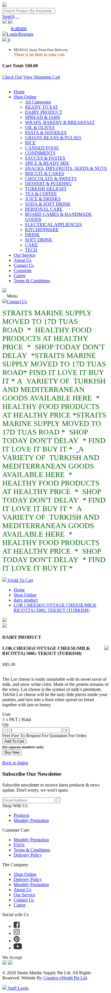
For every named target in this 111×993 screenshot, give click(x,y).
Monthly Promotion (31, 820)
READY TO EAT (41, 107)
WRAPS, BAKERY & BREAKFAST (60, 122)
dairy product (26, 600)
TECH (31, 250)
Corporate (23, 270)
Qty (5, 724)
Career (20, 275)
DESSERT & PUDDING (48, 183)
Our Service (24, 255)
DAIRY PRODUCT (43, 112)
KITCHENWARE (42, 229)
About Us (22, 260)
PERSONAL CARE (44, 209)
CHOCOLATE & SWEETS (51, 178)
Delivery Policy (28, 855)
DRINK (32, 234)
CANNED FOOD (42, 148)
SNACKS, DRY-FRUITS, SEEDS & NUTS (66, 168)
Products (21, 815)
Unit (6, 714)
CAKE (31, 245)
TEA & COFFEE (41, 193)
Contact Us (24, 265)
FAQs (19, 844)
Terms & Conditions (32, 280)
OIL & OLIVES (40, 127)
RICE (30, 142)
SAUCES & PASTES (45, 158)
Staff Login (17, 988)
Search (8, 16)
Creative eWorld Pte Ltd (65, 977)
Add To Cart (20, 580)
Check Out (12, 77)
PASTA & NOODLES (46, 132)
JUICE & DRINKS (43, 199)
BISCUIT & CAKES (44, 173)
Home (19, 91)
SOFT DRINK (38, 239)
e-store (19, 28)
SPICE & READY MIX (47, 163)
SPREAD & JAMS (42, 117)
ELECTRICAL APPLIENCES (53, 224)
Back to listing (15, 762)
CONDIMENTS (40, 153)
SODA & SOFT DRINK (48, 204)
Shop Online (25, 96)
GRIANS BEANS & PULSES (53, 137)
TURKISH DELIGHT (46, 188)
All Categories (38, 102)
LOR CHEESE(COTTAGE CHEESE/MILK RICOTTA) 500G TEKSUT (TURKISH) (55, 608)
